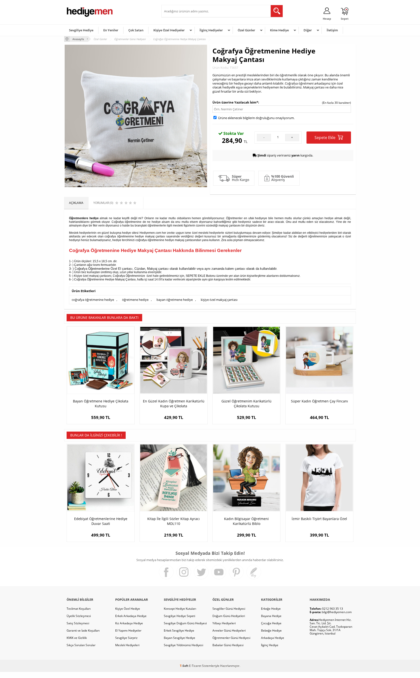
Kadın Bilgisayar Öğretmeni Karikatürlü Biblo (246, 521)
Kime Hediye (279, 30)
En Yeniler (110, 30)
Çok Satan (135, 30)
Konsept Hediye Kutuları (180, 609)
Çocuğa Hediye (271, 623)
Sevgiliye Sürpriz (126, 638)
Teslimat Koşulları (79, 609)
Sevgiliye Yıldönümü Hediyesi (183, 645)
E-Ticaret (195, 666)
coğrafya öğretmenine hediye (93, 299)
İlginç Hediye (269, 645)
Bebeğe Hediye (271, 630)
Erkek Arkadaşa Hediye (131, 616)
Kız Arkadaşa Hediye (129, 623)
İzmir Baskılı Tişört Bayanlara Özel (319, 518)
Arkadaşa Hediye (272, 638)
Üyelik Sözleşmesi (79, 616)
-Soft (184, 666)
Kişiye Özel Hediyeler (169, 30)
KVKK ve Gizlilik (77, 638)
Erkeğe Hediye (271, 609)
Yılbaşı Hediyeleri (224, 623)
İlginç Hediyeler (211, 30)
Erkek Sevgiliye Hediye (179, 630)
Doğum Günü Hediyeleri (228, 616)
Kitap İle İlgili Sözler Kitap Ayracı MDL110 (173, 521)
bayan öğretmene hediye (175, 299)
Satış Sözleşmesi (78, 623)
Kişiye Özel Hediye (127, 609)
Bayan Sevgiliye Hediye (179, 638)
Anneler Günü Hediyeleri (229, 630)
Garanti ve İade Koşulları (83, 630)
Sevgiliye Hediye (81, 30)
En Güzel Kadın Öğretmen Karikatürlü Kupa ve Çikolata (173, 403)
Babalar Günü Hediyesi (228, 645)
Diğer (308, 30)
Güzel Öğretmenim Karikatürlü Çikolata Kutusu (246, 403)
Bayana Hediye (271, 616)
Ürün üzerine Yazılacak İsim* (235, 102)
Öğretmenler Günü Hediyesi (231, 638)
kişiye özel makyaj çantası (219, 299)
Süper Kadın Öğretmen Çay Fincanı (319, 401)
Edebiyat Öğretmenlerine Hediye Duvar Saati (100, 521)
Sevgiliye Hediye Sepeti (179, 616)
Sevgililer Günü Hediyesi (228, 609)
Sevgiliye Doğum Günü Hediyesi (185, 623)
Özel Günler (246, 30)
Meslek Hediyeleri (127, 645)
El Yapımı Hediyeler (128, 630)
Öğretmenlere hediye (84, 218)
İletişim (332, 30)
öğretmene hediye (135, 299)
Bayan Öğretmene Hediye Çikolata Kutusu (100, 403)
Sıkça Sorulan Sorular (81, 645)
